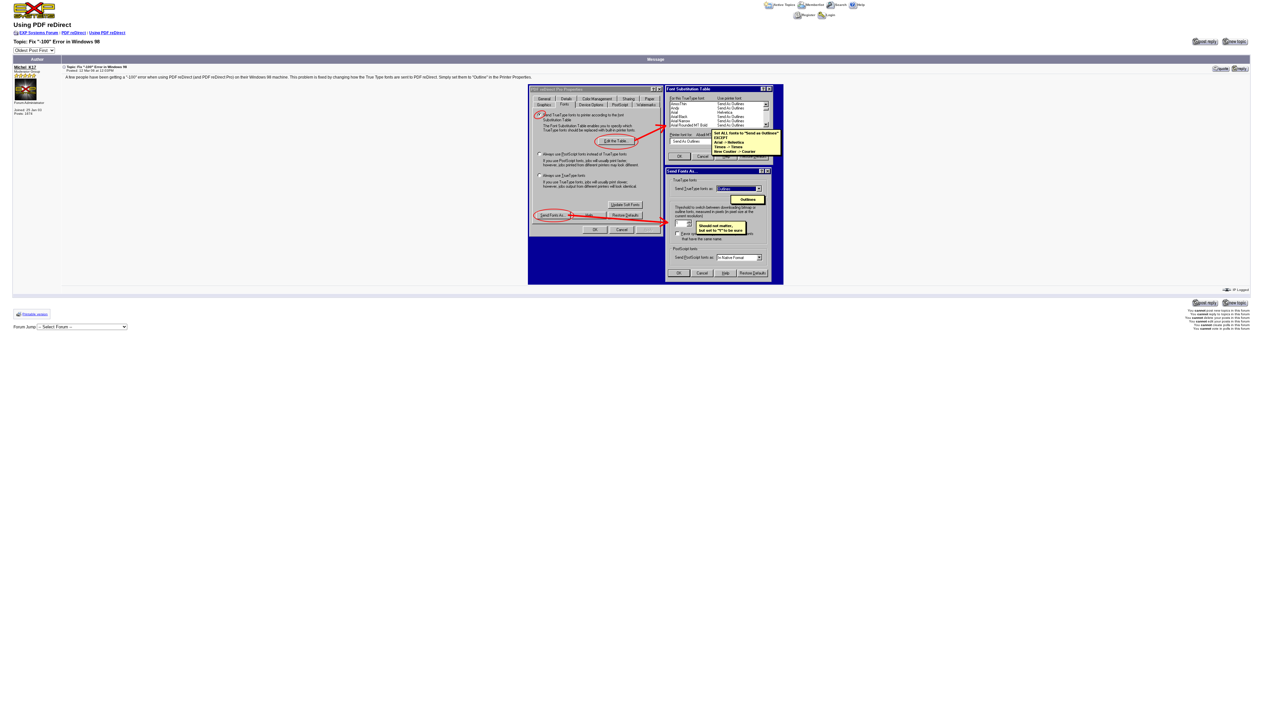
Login (830, 15)
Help (861, 5)
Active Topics (784, 5)
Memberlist (815, 5)
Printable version (35, 314)
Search (841, 5)
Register (808, 15)
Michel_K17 (25, 67)
